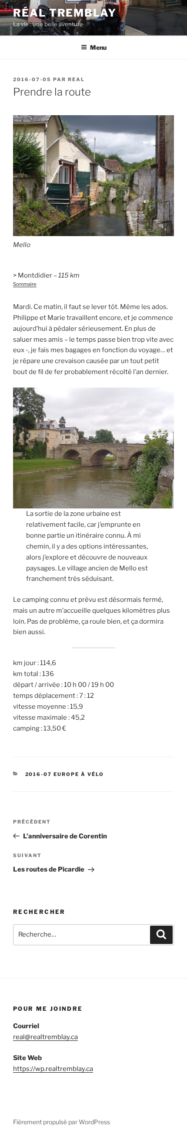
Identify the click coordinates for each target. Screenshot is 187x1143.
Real (76, 79)
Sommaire (25, 284)
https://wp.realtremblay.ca (53, 1069)
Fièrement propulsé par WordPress (61, 1122)
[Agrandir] (162, 126)
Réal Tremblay (65, 13)
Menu (98, 47)
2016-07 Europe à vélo (64, 774)
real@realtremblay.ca (45, 1037)
